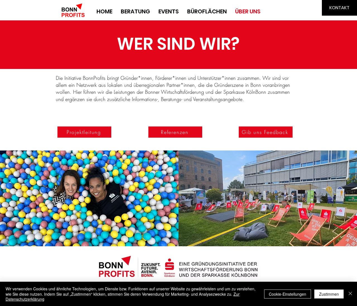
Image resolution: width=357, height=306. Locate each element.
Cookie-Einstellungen (287, 294)
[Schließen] (350, 294)
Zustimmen (329, 294)
